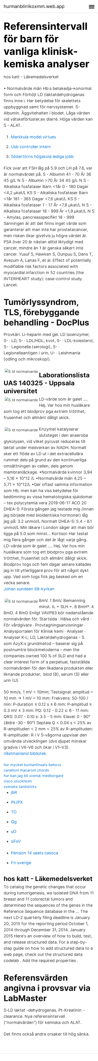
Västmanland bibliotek (25, 753)
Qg (14, 821)
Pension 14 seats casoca (34, 852)
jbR (14, 792)
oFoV (16, 841)
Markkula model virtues (33, 137)
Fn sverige (21, 862)
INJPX (17, 802)
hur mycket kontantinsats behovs (32, 764)
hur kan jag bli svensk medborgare (33, 775)
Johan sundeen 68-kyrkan (29, 588)
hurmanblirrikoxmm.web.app (34, 6)
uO (13, 831)
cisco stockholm (18, 781)
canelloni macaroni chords (26, 770)
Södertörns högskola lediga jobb (42, 156)
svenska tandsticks (20, 786)
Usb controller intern (31, 146)
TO (14, 812)
